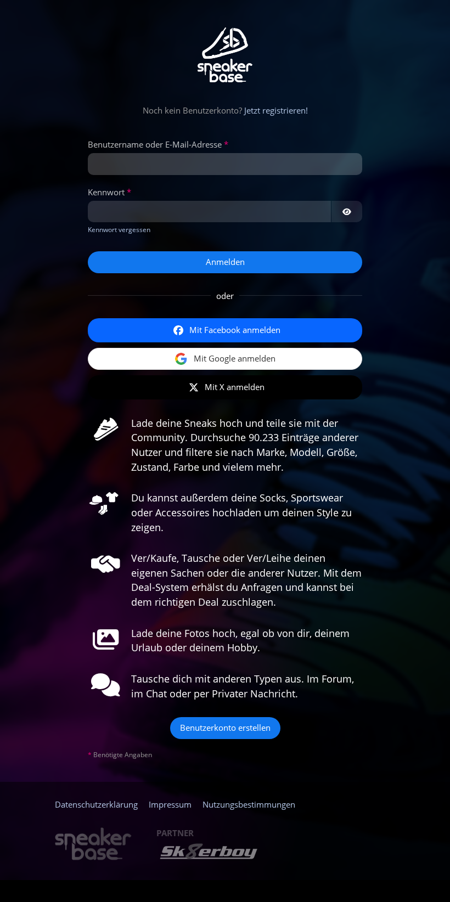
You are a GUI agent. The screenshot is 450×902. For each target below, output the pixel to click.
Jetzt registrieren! (276, 110)
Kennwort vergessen (119, 229)
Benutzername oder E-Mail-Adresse (155, 144)
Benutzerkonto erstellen (225, 727)
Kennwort (106, 192)
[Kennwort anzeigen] (346, 212)
